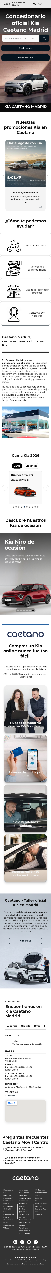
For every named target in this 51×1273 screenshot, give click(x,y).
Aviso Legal (23, 1190)
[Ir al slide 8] (32, 507)
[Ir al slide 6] (27, 507)
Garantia (22, 1225)
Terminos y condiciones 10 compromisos (24, 1230)
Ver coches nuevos (37, 245)
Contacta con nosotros (37, 314)
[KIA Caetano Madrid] (7, 4)
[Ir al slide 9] (35, 507)
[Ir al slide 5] (24, 507)
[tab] (18, 610)
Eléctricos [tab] (31, 466)
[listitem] (25, 574)
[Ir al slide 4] (21, 507)
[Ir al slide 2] (16, 507)
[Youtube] (29, 1242)
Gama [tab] (17, 466)
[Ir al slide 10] (37, 507)
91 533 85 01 (10, 1095)
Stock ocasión (25, 57)
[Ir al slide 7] (29, 507)
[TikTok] (36, 1242)
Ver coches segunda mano (37, 268)
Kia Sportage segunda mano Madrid (41, 1192)
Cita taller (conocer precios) (37, 291)
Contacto (38, 1214)
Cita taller (39, 1206)
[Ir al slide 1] (13, 507)
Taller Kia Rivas (41, 1203)
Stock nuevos (25, 48)
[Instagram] (22, 1242)
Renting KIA (8, 1206)
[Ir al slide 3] (18, 507)
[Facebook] (15, 1242)
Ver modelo (25, 501)
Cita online (25, 941)
